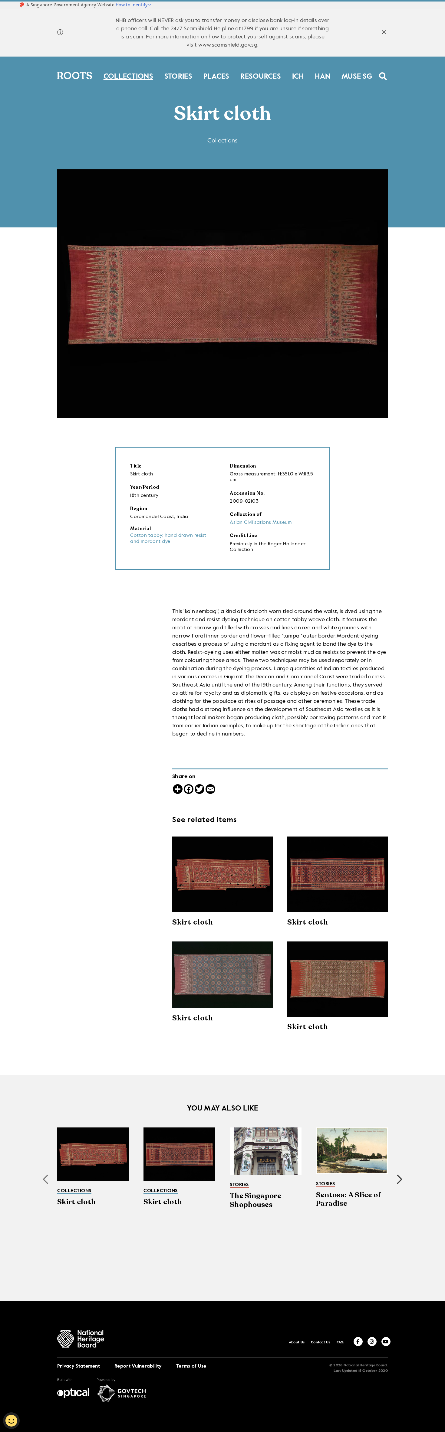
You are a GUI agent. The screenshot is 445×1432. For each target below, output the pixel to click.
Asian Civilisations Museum (261, 522)
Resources (260, 75)
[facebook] (358, 1341)
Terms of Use (191, 1366)
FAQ (340, 1342)
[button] (399, 1179)
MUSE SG (356, 75)
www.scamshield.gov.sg (227, 45)
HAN (322, 75)
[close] (384, 33)
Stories (178, 75)
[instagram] (372, 1341)
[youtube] (386, 1341)
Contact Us (320, 1342)
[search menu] (383, 72)
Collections (128, 75)
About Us (297, 1342)
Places (216, 75)
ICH (298, 75)
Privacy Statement (78, 1366)
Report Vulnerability (138, 1366)
